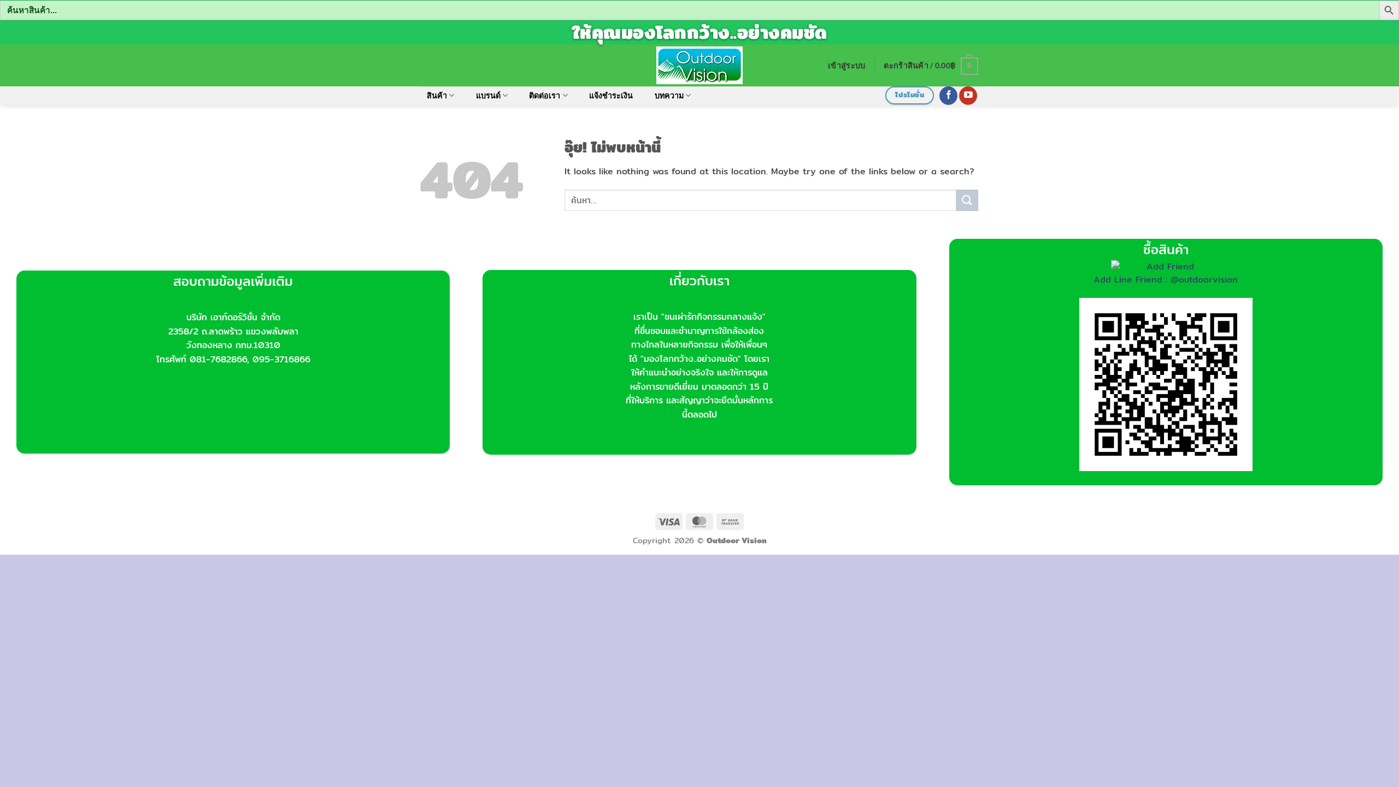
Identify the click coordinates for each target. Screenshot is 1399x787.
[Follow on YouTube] (968, 95)
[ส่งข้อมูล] (967, 200)
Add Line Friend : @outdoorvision (1166, 279)
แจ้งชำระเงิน (611, 95)
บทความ (669, 95)
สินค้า (437, 95)
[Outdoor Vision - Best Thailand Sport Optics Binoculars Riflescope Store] (699, 65)
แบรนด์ (488, 95)
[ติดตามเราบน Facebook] (948, 95)
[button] (846, 65)
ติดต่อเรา (544, 95)
